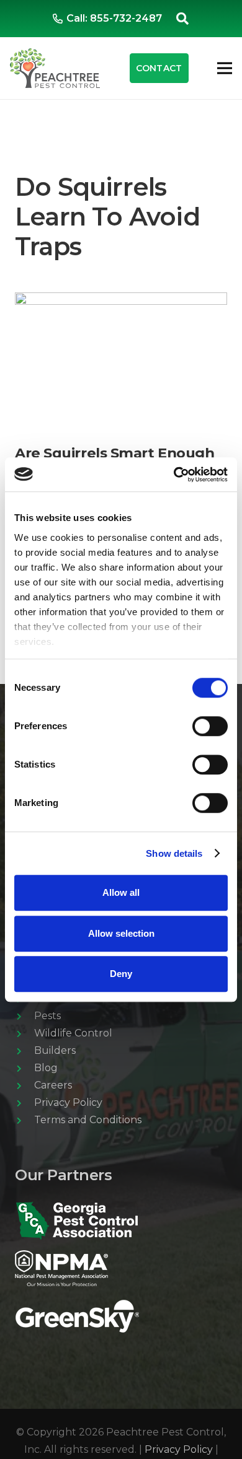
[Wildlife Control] (24, 1033)
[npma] (121, 1268)
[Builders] (24, 1050)
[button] (182, 18)
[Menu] (224, 68)
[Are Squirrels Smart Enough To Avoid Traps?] (121, 301)
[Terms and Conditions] (24, 1120)
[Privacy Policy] (24, 1102)
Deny (121, 973)
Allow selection (121, 933)
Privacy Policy (179, 1449)
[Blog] (24, 1068)
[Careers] (24, 1085)
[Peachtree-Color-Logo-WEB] (55, 68)
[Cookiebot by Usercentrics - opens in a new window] (174, 475)
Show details (174, 853)
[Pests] (24, 1016)
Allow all (121, 892)
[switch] (210, 726)
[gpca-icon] (121, 1220)
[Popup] (77, 1316)
